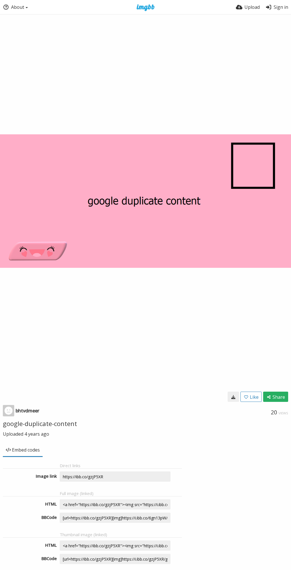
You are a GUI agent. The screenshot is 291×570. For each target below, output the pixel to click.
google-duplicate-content (40, 423)
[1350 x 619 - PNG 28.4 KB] (233, 397)
